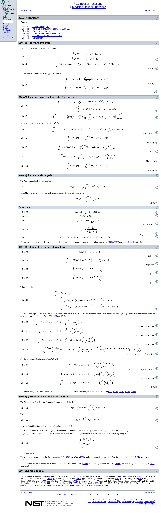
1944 (79, 485)
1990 (152, 457)
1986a (127, 392)
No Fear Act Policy (148, 500)
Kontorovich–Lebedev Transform (47, 36)
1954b (85, 464)
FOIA (89, 502)
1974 (94, 481)
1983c (110, 242)
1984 (110, 392)
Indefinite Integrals (40, 27)
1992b (54, 485)
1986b (133, 392)
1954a (49, 479)
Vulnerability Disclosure (132, 500)
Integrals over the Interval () (46, 33)
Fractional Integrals (41, 31)
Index (5, 17)
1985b (121, 392)
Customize (7, 30)
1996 (22, 459)
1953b (140, 476)
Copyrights (119, 500)
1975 (75, 483)
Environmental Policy (99, 502)
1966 (23, 481)
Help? (5, 26)
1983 (119, 476)
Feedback (85, 495)
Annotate (6, 32)
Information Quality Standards (132, 502)
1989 (116, 242)
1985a (115, 392)
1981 (82, 457)
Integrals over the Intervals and (51, 29)
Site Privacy (88, 500)
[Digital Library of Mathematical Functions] (8, 8)
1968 (106, 485)
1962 (130, 242)
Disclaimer (76, 495)
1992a (23, 485)
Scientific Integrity (114, 502)
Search (5, 24)
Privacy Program (109, 500)
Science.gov (143, 504)
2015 (79, 479)
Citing (5, 28)
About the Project (8, 37)
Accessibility (97, 500)
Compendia (37, 38)
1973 (44, 483)
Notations (7, 19)
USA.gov (151, 504)
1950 (117, 479)
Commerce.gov (149, 502)
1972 (152, 464)
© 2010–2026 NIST (64, 495)
